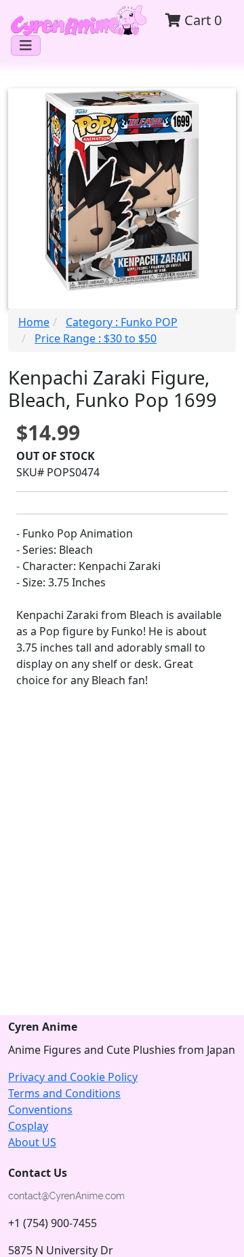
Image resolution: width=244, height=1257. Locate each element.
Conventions (40, 1109)
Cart (201, 20)
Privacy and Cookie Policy (73, 1076)
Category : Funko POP (122, 322)
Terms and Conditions (64, 1093)
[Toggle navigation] (26, 45)
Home (33, 322)
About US (32, 1142)
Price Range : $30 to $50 (96, 338)
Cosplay (28, 1125)
